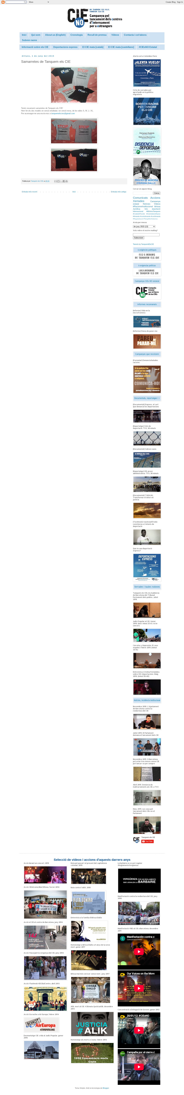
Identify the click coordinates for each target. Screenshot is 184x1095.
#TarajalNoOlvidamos (151, 219)
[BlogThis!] (58, 181)
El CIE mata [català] (92, 47)
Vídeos (115, 35)
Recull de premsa (97, 35)
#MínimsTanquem (153, 211)
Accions (155, 197)
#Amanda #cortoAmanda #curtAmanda (146, 216)
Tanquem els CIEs (37, 181)
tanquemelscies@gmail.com (63, 113)
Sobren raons (29, 40)
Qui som (35, 35)
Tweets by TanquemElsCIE (143, 244)
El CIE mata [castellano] (121, 47)
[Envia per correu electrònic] (55, 181)
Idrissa (157, 206)
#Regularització (138, 219)
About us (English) (55, 35)
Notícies (146, 204)
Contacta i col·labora (135, 35)
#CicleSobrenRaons (153, 214)
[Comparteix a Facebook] (63, 181)
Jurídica (136, 209)
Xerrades (138, 201)
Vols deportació (152, 209)
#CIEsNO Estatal (148, 47)
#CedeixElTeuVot (139, 214)
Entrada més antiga (118, 192)
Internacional (138, 211)
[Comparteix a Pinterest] (66, 181)
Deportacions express (65, 47)
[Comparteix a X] (61, 181)
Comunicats (140, 197)
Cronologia (76, 35)
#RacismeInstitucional (143, 206)
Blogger (106, 1088)
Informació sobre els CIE (35, 47)
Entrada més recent (29, 192)
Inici (24, 35)
